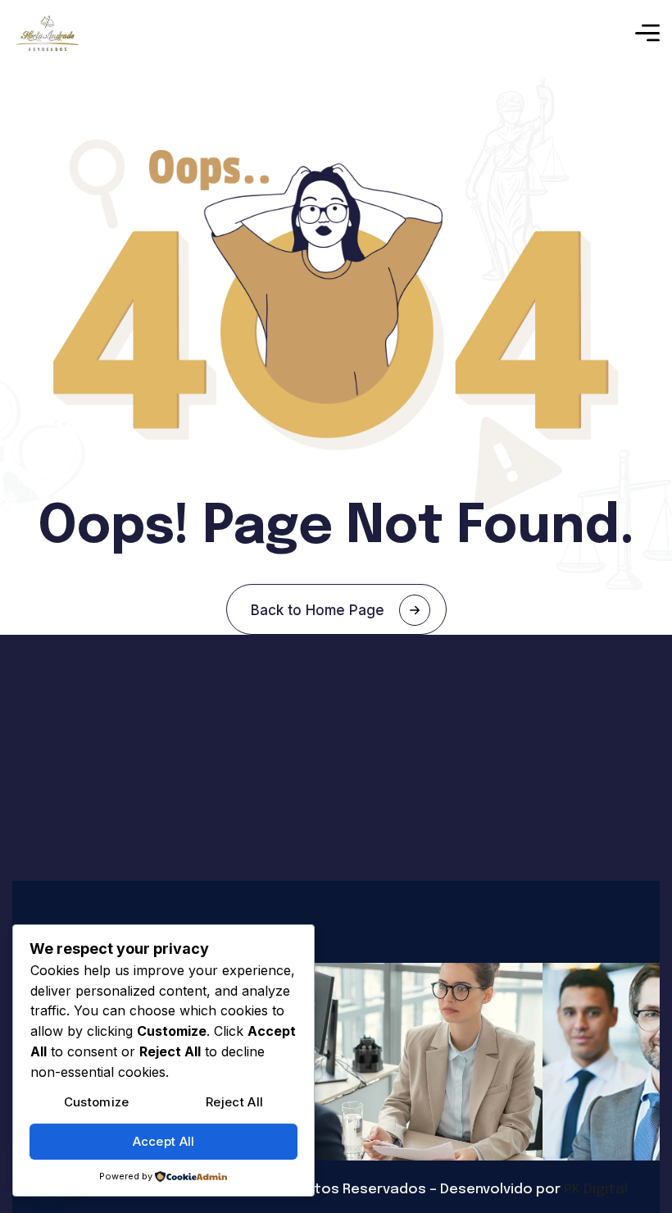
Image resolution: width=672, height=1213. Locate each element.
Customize (96, 1102)
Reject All (234, 1102)
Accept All (164, 1141)
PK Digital (596, 1190)
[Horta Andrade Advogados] (47, 33)
